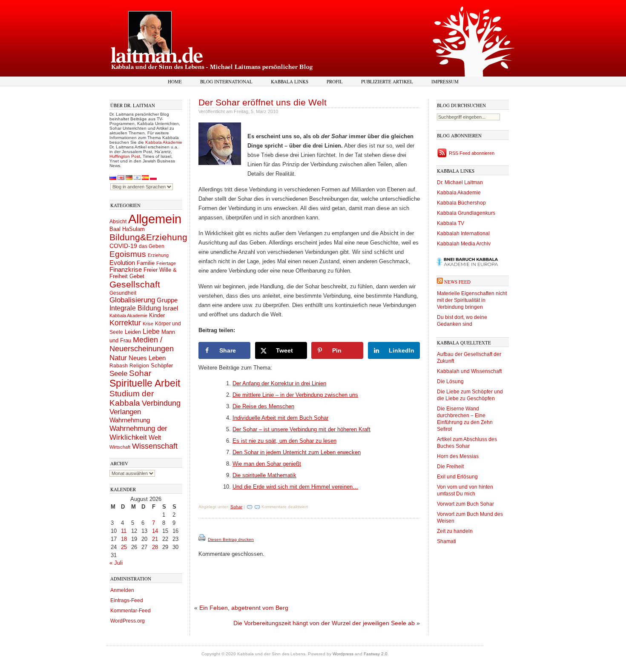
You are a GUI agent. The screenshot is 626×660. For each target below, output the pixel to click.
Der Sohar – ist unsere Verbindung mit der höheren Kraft (301, 429)
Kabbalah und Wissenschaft (469, 371)
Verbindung (161, 403)
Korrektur (125, 323)
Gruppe (167, 300)
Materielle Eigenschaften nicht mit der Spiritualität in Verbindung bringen (472, 300)
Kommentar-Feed (130, 611)
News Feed (457, 282)
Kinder (157, 315)
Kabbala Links (289, 81)
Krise (148, 323)
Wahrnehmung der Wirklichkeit (138, 432)
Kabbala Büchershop (461, 203)
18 (124, 539)
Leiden (133, 332)
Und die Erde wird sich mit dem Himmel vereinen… (295, 487)
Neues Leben (147, 357)
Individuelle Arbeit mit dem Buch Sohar (280, 418)
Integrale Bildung (135, 308)
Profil (335, 81)
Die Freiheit (450, 466)
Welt (155, 437)
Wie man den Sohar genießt (267, 464)
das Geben (151, 246)
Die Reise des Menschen (263, 406)
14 (155, 531)
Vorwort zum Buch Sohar (465, 504)
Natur (118, 357)
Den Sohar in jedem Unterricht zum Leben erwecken (297, 452)
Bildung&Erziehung (148, 237)
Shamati (446, 541)
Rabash (118, 366)
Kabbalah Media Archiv (464, 244)
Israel (170, 308)
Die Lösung (450, 381)
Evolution (122, 262)
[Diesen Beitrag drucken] (202, 539)
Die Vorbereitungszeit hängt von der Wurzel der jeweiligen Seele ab (324, 623)
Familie (146, 263)
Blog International (226, 81)
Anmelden (122, 590)
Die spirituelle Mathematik (264, 475)
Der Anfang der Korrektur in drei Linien (279, 383)
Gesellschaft (134, 284)
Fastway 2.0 (376, 653)
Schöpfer (162, 365)
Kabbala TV (450, 223)
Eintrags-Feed (126, 600)
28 (155, 547)
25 (124, 547)
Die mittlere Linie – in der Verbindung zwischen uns (295, 395)
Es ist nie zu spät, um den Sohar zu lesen (284, 441)
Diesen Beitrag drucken (231, 539)
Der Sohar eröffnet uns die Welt (262, 102)
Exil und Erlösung (457, 477)
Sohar (140, 373)
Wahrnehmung (129, 420)
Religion (139, 365)
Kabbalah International (463, 233)
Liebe (151, 331)
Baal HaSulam (127, 229)
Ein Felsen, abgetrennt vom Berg (243, 607)
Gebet (136, 276)
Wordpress (343, 653)
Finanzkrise (125, 269)
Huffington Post (124, 156)
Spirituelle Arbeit (144, 383)
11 (123, 531)
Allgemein (154, 219)
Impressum (445, 81)
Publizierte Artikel (387, 81)
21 (155, 539)
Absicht (117, 222)
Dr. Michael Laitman (460, 182)
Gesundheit (122, 293)
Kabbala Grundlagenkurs (466, 213)
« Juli (116, 563)
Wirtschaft (119, 446)
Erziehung (158, 255)
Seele (118, 374)
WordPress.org (127, 621)
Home (175, 81)
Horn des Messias (458, 456)
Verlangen (125, 412)
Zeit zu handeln (455, 531)
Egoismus (127, 254)
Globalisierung (132, 300)
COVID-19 (123, 245)
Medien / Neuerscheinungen (141, 344)
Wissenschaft (155, 446)
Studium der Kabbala (131, 398)
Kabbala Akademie (163, 142)
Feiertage (166, 263)
